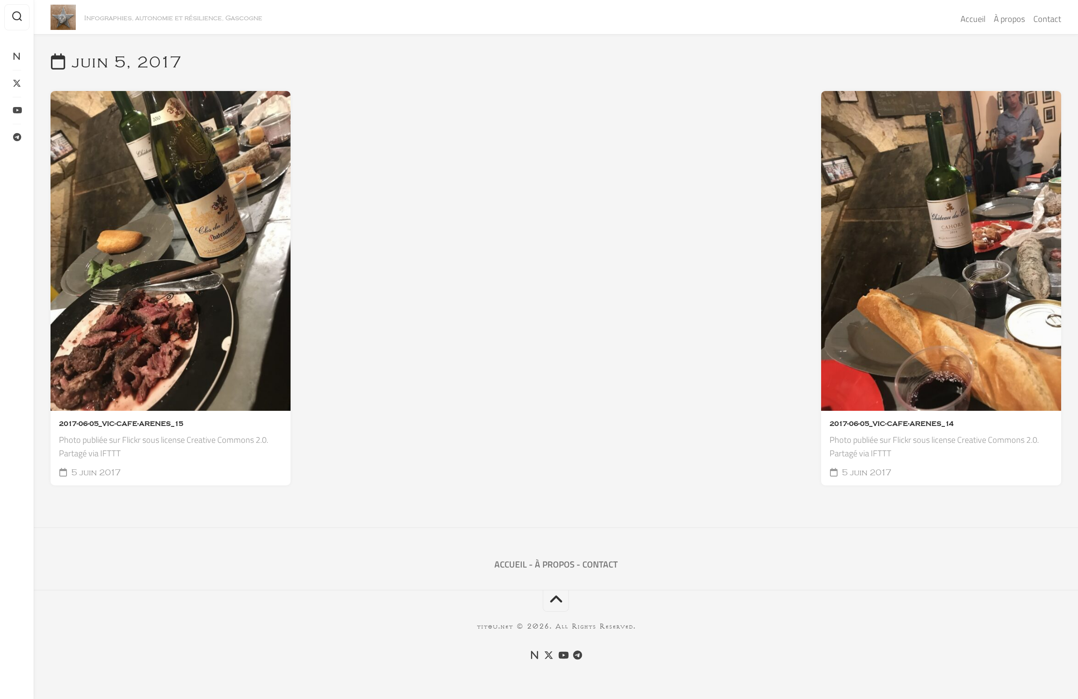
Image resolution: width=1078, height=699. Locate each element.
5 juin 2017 (95, 472)
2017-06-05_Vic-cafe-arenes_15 (121, 424)
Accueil (973, 18)
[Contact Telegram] (16, 137)
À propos (1009, 18)
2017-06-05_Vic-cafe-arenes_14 (891, 424)
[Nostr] (16, 56)
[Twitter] (16, 83)
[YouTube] (16, 110)
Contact (1047, 18)
